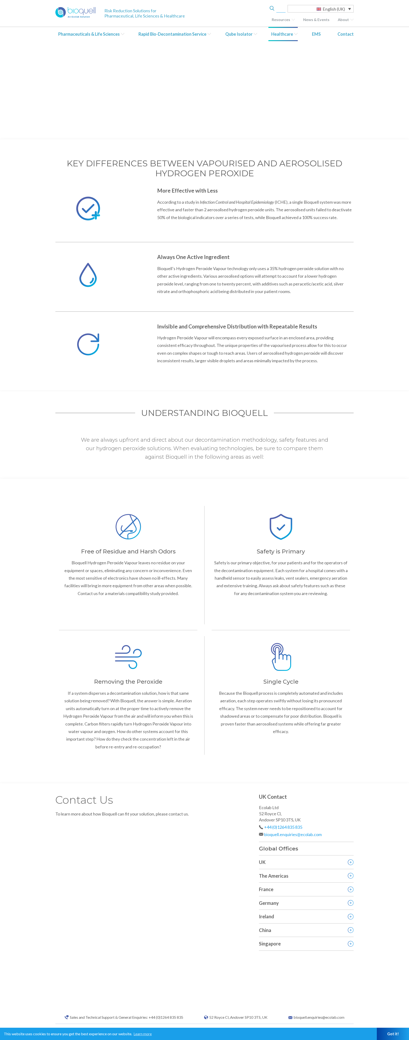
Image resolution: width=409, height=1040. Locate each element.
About (343, 19)
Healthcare (282, 34)
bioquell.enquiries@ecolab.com (293, 834)
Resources (281, 19)
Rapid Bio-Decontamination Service (172, 34)
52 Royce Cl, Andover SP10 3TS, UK (238, 1017)
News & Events (316, 19)
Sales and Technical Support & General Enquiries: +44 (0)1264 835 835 (126, 1017)
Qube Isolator (239, 34)
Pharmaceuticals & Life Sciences (89, 34)
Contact (346, 34)
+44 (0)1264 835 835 (283, 827)
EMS (316, 34)
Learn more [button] (142, 1033)
